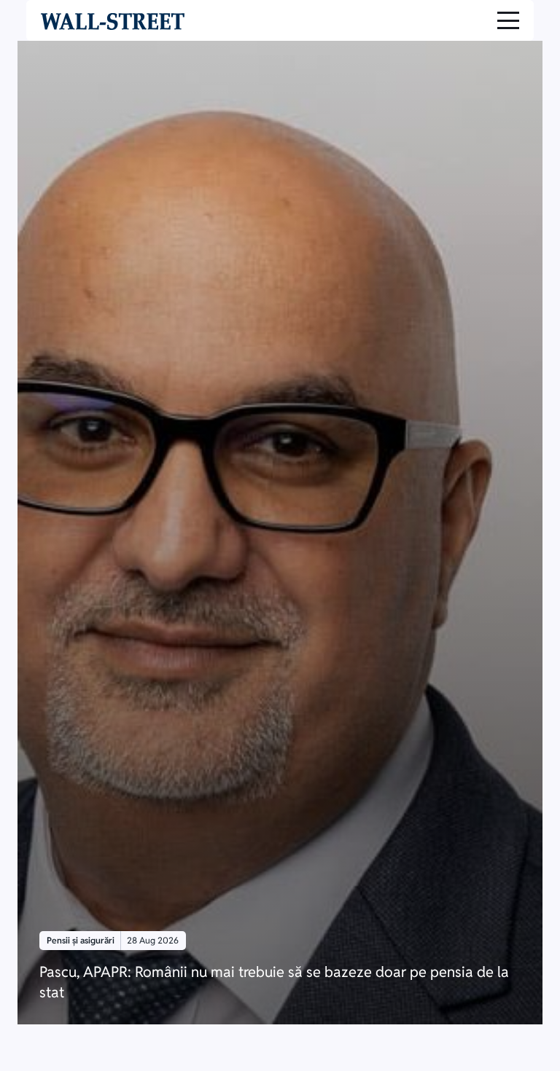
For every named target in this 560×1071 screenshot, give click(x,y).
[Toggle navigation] (508, 20)
